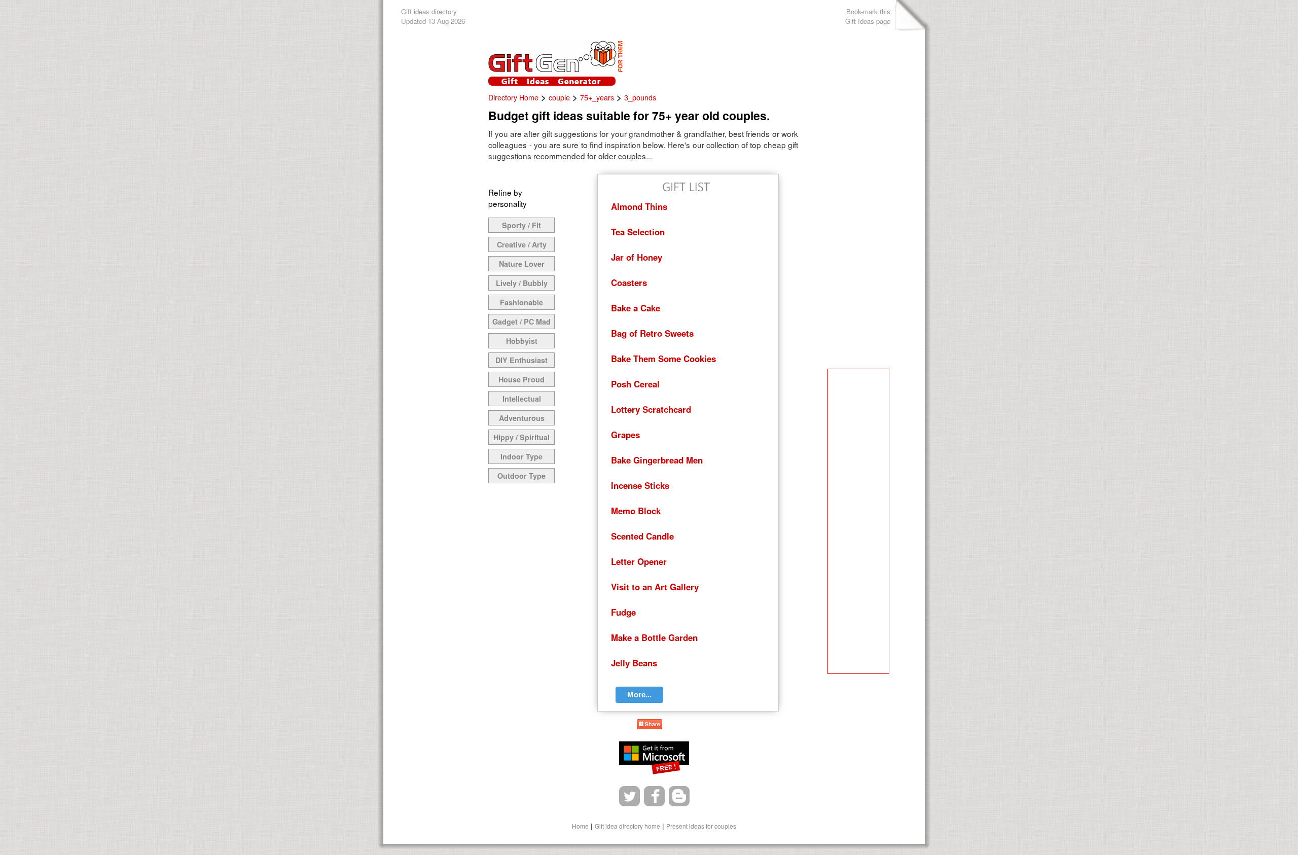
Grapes (625, 435)
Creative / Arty (522, 244)
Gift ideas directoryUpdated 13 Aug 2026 (433, 16)
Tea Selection (638, 232)
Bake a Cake (635, 308)
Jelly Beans (634, 663)
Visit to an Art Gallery (655, 587)
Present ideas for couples (701, 826)
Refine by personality (507, 198)
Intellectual (521, 399)
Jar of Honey (636, 257)
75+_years (597, 97)
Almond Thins (639, 206)
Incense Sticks (640, 485)
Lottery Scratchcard (651, 409)
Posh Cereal (635, 384)
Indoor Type (521, 456)
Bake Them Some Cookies (663, 358)
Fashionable (521, 302)
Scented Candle (642, 536)
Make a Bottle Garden (654, 637)
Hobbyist (521, 341)
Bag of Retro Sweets (652, 333)
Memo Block (636, 511)
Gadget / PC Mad (521, 321)
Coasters (629, 282)
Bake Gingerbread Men (657, 460)
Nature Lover (522, 264)
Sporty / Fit (521, 225)
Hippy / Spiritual (521, 437)
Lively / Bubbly (522, 283)
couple (559, 97)
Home (580, 826)
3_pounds (640, 97)
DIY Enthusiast (521, 360)
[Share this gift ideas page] (649, 725)
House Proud (521, 379)
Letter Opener (639, 561)
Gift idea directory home (627, 826)
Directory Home (513, 97)
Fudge (623, 612)
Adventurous (522, 418)
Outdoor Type (521, 476)
